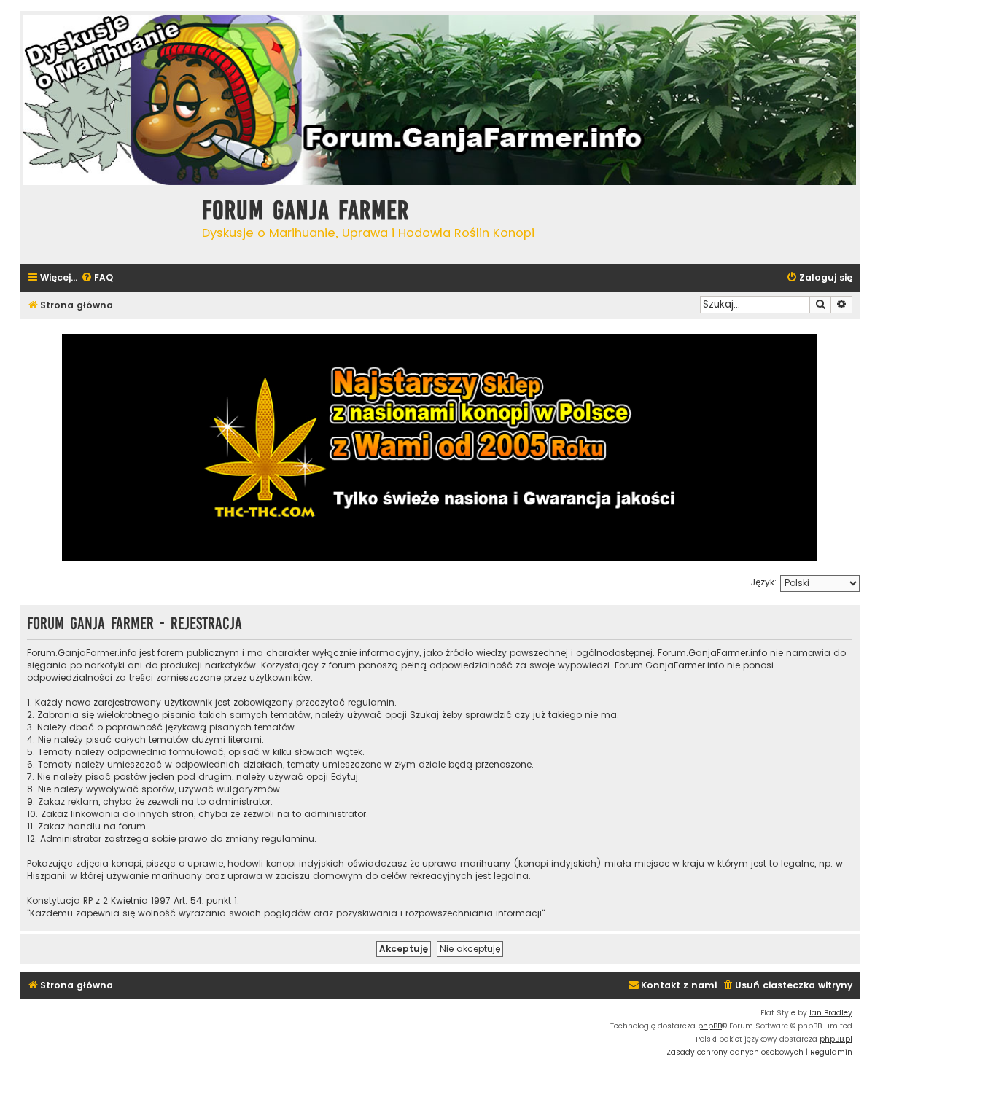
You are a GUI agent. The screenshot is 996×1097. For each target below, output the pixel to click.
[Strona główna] (107, 222)
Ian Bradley (830, 1012)
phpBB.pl (836, 1039)
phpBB (710, 1025)
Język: (764, 582)
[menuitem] (97, 278)
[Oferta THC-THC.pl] (440, 447)
